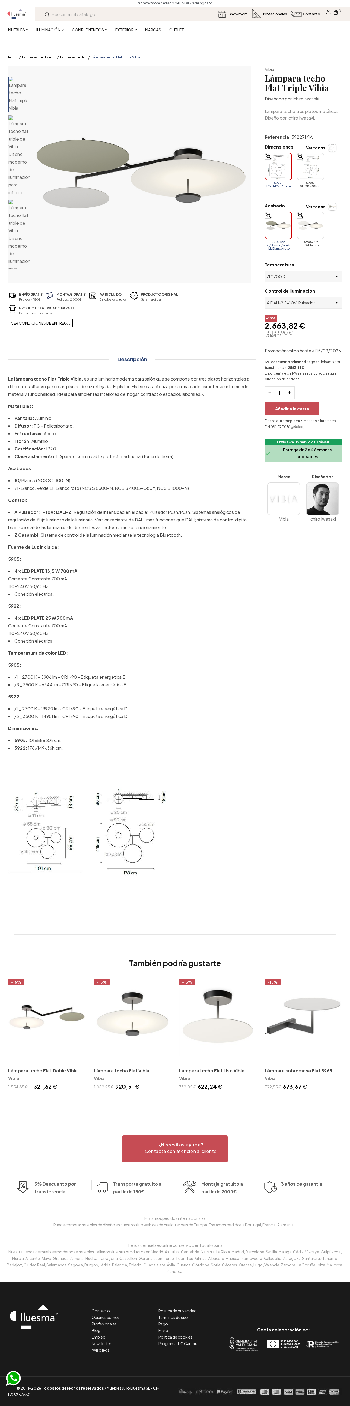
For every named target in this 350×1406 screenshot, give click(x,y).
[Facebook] (258, 1306)
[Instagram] (295, 1306)
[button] (175, 1148)
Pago (163, 1323)
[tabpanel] (47, 1035)
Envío (163, 1330)
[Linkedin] (283, 1306)
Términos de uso (173, 1317)
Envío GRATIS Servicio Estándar (303, 442)
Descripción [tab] (132, 359)
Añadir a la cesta (292, 408)
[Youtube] (308, 1306)
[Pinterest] (271, 1306)
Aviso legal (101, 1350)
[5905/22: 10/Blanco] (310, 225)
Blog (96, 1330)
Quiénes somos (106, 1317)
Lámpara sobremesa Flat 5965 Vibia (298, 1071)
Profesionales (104, 1323)
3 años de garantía (301, 1184)
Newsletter (101, 1343)
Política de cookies (175, 1336)
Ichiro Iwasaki (306, 99)
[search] (47, 14)
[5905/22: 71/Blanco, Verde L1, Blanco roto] (278, 225)
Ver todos (315, 147)
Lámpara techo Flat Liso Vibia (211, 1070)
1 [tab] (175, 1101)
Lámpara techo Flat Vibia (121, 1070)
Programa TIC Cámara (178, 1343)
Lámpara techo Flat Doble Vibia (43, 1070)
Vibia (269, 69)
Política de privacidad (177, 1310)
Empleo (99, 1336)
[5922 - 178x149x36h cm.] (278, 166)
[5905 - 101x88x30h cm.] (310, 166)
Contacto (101, 1310)
